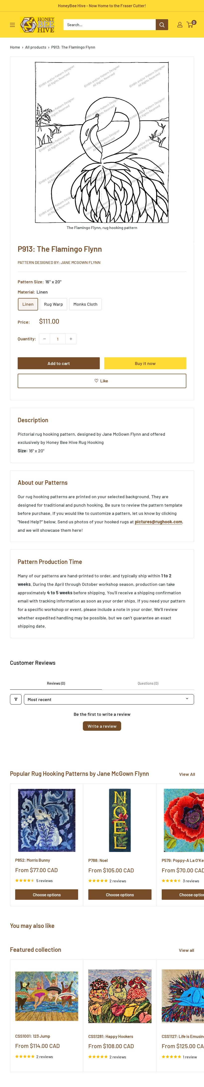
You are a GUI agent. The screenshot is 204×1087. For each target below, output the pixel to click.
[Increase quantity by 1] (71, 339)
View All (187, 774)
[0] (190, 25)
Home (15, 47)
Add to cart (59, 363)
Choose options (47, 894)
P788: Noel (98, 860)
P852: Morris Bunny (32, 859)
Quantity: (27, 338)
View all (187, 950)
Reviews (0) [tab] (56, 683)
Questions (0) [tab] (148, 683)
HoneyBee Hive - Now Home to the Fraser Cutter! (102, 5)
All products (35, 47)
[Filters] (16, 699)
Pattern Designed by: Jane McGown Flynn (59, 262)
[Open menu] (12, 25)
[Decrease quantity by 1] (44, 339)
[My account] (179, 24)
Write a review (102, 726)
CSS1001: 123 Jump (32, 1035)
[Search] (162, 24)
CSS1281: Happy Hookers (110, 1036)
